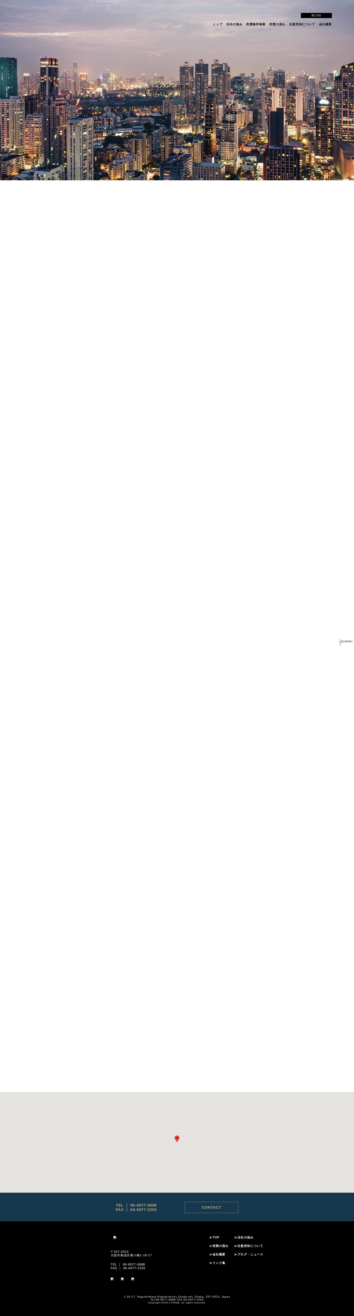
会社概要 (325, 24)
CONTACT (211, 1207)
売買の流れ (277, 24)
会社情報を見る (177, 1004)
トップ (218, 24)
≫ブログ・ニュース (248, 1254)
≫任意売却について (248, 1245)
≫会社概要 (217, 1254)
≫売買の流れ (219, 1245)
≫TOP (214, 1237)
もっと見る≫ (155, 818)
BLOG (316, 15)
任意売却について (302, 24)
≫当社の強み (244, 1237)
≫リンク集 (217, 1262)
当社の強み (234, 24)
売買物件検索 (256, 24)
